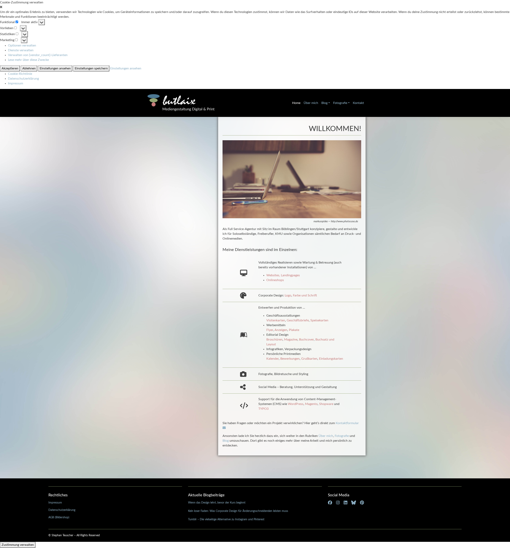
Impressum (15, 83)
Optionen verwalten (22, 45)
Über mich (311, 103)
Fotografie (340, 103)
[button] (255, 7)
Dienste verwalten (20, 50)
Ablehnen (29, 68)
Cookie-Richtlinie (20, 73)
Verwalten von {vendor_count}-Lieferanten (38, 55)
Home (296, 103)
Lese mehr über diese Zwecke (28, 59)
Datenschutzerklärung (23, 78)
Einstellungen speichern (91, 68)
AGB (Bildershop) (58, 517)
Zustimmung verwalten (18, 544)
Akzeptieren (10, 68)
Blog (324, 103)
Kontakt (358, 103)
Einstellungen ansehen (55, 68)
